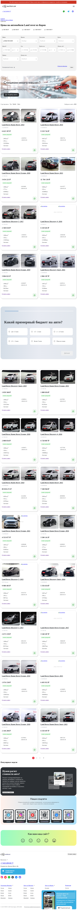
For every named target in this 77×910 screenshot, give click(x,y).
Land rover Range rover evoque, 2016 (55, 531)
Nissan (2, 890)
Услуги (67, 888)
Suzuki (10, 890)
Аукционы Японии (6, 885)
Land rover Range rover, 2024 (13, 483)
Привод (4, 55)
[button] (17, 331)
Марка (4, 37)
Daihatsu (10, 898)
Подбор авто (12, 95)
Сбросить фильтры (62, 66)
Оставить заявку (6, 149)
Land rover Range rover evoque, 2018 (16, 173)
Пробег (14, 104)
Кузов (59, 37)
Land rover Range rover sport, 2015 (54, 724)
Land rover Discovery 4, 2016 (51, 221)
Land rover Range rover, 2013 (52, 173)
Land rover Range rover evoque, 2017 (55, 628)
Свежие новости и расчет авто (9, 871)
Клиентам (68, 885)
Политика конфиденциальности (32, 907)
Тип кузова (42, 37)
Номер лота (24, 55)
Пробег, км (42, 46)
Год (22, 46)
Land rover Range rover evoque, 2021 (16, 531)
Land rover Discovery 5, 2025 (12, 579)
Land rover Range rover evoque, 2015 (55, 386)
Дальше (67, 353)
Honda (2, 893)
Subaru (10, 888)
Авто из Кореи (49, 885)
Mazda (2, 895)
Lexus (9, 893)
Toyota (2, 888)
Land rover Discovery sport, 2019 (14, 386)
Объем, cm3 (61, 46)
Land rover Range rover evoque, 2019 (16, 270)
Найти (71, 67)
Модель (23, 37)
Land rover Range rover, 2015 (52, 483)
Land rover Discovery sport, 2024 (53, 579)
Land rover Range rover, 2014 (13, 125)
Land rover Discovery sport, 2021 (53, 270)
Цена (18, 104)
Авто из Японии (28, 885)
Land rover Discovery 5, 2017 (12, 221)
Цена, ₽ (4, 46)
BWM (9, 895)
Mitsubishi (3, 898)
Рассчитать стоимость (8, 792)
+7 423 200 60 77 (7, 863)
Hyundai (47, 888)
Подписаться (65, 908)
